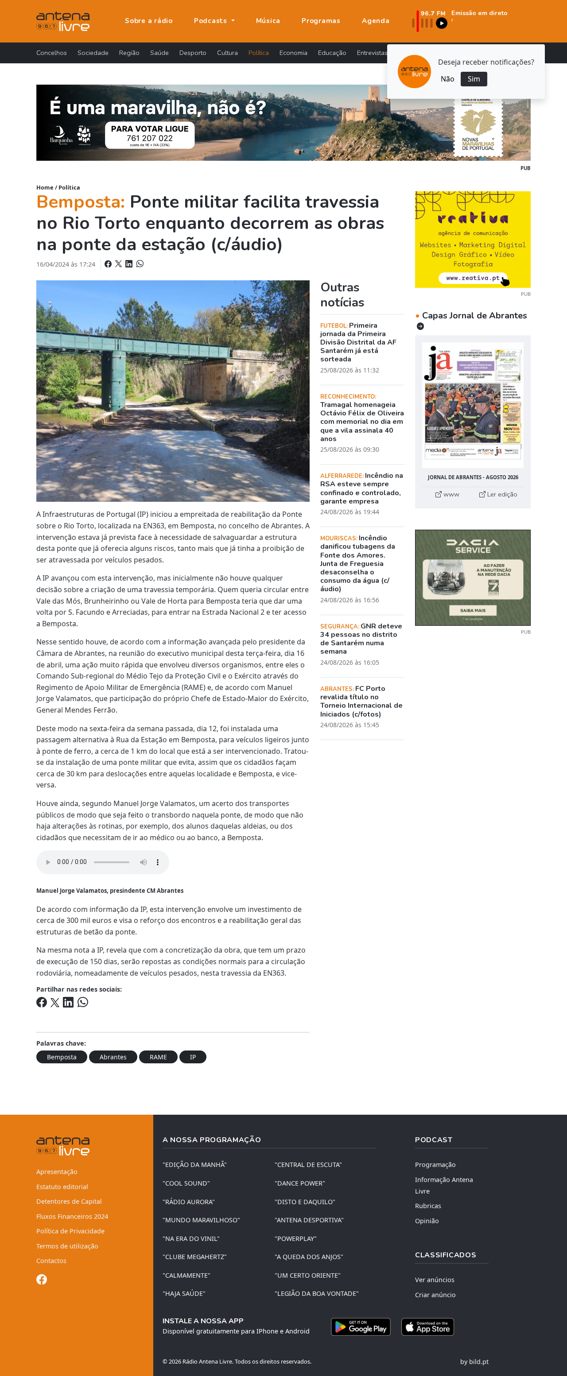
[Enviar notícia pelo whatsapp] (139, 264)
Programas (321, 20)
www (450, 494)
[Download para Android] (361, 1327)
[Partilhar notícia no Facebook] (109, 264)
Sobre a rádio (149, 20)
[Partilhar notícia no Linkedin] (129, 264)
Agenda (376, 20)
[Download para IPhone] (427, 1327)
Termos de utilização (67, 1246)
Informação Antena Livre (444, 1185)
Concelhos (51, 52)
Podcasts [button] (211, 20)
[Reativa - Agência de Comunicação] (473, 239)
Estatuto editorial (62, 1186)
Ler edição (501, 494)
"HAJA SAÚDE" (184, 1293)
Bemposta (62, 1057)
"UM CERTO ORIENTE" (308, 1275)
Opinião (427, 1221)
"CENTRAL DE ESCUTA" (308, 1164)
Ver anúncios (434, 1279)
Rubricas (428, 1206)
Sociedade (93, 52)
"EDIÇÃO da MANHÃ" (195, 1164)
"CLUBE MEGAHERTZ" (195, 1256)
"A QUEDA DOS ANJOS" (309, 1256)
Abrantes (113, 1057)
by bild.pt (474, 1361)
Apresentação (57, 1171)
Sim (474, 79)
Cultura (227, 52)
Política (259, 52)
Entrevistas (372, 52)
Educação (332, 52)
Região (129, 52)
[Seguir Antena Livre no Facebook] (41, 1281)
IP (193, 1057)
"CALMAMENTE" (186, 1275)
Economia (293, 52)
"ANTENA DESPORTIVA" (309, 1220)
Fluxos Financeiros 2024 (72, 1216)
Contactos (51, 1260)
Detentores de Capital (69, 1201)
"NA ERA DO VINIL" (191, 1238)
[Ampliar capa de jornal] (473, 405)
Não (447, 79)
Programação (435, 1164)
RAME (158, 1057)
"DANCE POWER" (300, 1183)
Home (45, 187)
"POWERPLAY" (296, 1238)
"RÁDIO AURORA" (189, 1202)
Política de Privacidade (70, 1231)
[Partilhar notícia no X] (119, 264)
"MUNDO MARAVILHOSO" (201, 1220)
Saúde (159, 52)
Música (268, 20)
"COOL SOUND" (186, 1183)
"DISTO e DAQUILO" (305, 1202)
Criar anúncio (435, 1295)
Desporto (192, 52)
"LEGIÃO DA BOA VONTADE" (317, 1293)
